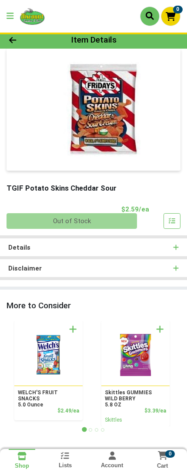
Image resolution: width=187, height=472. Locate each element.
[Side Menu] (10, 16)
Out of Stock (72, 221)
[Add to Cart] (73, 329)
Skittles (113, 420)
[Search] (150, 16)
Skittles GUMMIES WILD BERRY (128, 398)
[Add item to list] (172, 221)
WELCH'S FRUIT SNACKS (38, 398)
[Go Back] (28, 40)
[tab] (84, 429)
